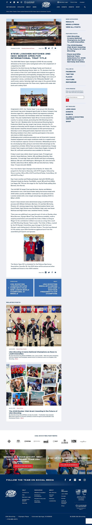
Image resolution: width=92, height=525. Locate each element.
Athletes (21, 7)
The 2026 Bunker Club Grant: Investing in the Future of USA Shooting (76, 48)
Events (71, 7)
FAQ (23, 494)
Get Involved (11, 7)
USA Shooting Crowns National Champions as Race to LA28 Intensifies (76, 39)
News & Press (30, 48)
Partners (51, 498)
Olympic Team (51, 495)
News (34, 7)
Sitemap (24, 503)
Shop (78, 7)
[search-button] (85, 7)
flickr (69, 77)
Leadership (52, 500)
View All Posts (73, 27)
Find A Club (74, 2)
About (28, 7)
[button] (45, 48)
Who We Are (52, 492)
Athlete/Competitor (40, 492)
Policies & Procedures (37, 495)
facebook (71, 71)
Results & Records (40, 498)
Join (58, 7)
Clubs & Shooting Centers (75, 118)
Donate (64, 7)
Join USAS (71, 109)
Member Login (63, 2)
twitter (70, 74)
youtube (70, 79)
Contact (82, 2)
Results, (24, 48)
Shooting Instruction (37, 501)
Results (15, 11)
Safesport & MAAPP (25, 500)
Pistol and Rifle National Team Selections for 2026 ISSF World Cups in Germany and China (76, 58)
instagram (71, 82)
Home (7, 11)
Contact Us (25, 492)
